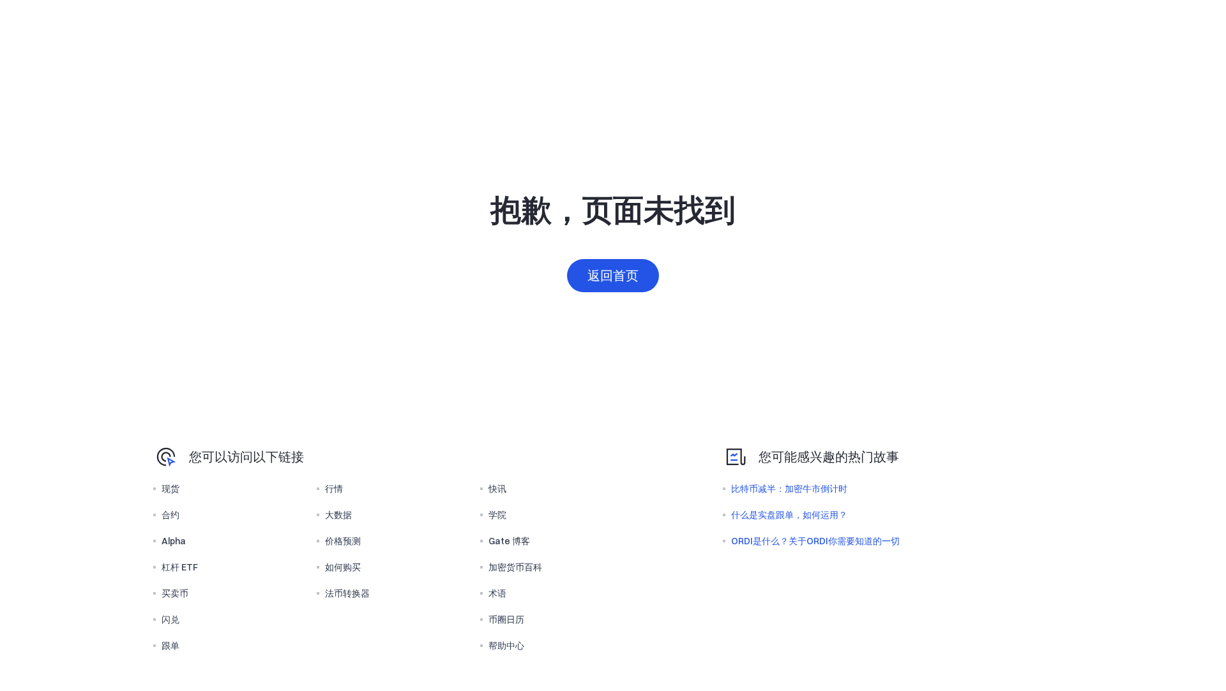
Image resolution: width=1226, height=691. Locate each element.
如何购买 (343, 567)
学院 (497, 515)
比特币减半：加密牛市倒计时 (789, 488)
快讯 (497, 488)
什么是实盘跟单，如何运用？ (789, 515)
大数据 (338, 515)
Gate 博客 (509, 541)
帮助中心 (506, 645)
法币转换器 (347, 593)
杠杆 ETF (180, 567)
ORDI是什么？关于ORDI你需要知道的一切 (815, 541)
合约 (170, 515)
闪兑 (170, 619)
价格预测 (343, 541)
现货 (170, 488)
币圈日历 (506, 619)
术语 (497, 593)
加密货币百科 (515, 567)
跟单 (170, 645)
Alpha (174, 541)
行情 (334, 488)
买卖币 (175, 593)
